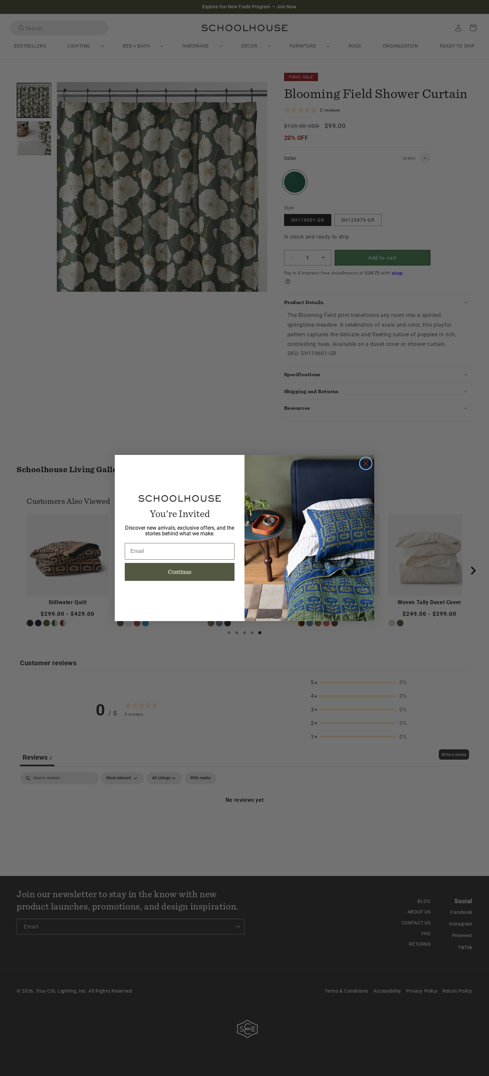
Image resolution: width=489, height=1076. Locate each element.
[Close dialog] (366, 463)
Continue (180, 571)
